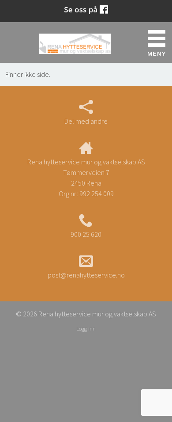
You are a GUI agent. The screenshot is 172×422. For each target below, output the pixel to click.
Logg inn (86, 328)
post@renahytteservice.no (86, 274)
